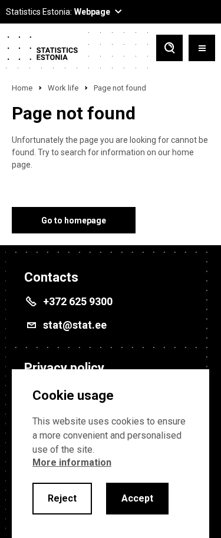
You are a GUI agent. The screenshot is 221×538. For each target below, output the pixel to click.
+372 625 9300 (78, 301)
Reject (62, 498)
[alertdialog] (110, 453)
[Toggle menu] (202, 49)
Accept (137, 498)
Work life (63, 87)
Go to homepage (73, 220)
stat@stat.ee (75, 325)
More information (71, 462)
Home (22, 87)
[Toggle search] (169, 49)
